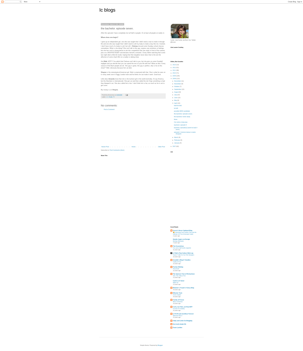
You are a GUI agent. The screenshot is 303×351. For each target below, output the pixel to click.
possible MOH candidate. (182, 111)
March (176, 137)
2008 (174, 78)
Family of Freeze (178, 300)
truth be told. (178, 105)
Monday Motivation (178, 241)
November (177, 84)
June (176, 97)
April (176, 103)
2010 (174, 73)
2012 (174, 67)
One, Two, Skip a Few (179, 275)
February (177, 140)
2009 (174, 76)
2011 (174, 70)
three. (176, 119)
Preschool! (176, 268)
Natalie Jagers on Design (181, 239)
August (176, 92)
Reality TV (112, 97)
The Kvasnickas (178, 246)
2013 (174, 65)
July (175, 95)
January (177, 143)
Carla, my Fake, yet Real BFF (182, 307)
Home (134, 147)
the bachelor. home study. (182, 117)
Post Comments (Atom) (117, 150)
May (175, 100)
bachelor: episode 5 (180, 125)
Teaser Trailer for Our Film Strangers (183, 255)
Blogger (160, 345)
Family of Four (177, 261)
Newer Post (105, 147)
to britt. (176, 108)
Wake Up (175, 282)
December (177, 81)
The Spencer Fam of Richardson (184, 274)
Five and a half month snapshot (182, 248)
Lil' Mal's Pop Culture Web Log (183, 253)
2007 (174, 146)
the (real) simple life (179, 324)
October (177, 86)
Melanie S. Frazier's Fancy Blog (183, 288)
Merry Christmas (178, 301)
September (178, 89)
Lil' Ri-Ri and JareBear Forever (183, 314)
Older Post (161, 147)
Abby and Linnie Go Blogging (182, 321)
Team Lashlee (177, 327)
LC (107, 97)
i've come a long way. (181, 122)
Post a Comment (109, 109)
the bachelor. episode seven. (183, 114)
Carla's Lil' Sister (178, 281)
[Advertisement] (133, 128)
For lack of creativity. (179, 308)
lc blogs (107, 10)
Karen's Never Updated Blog (182, 230)
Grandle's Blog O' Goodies (182, 260)
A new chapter (177, 294)
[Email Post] (126, 95)
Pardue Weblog (178, 267)
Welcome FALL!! (177, 315)
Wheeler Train (177, 293)
